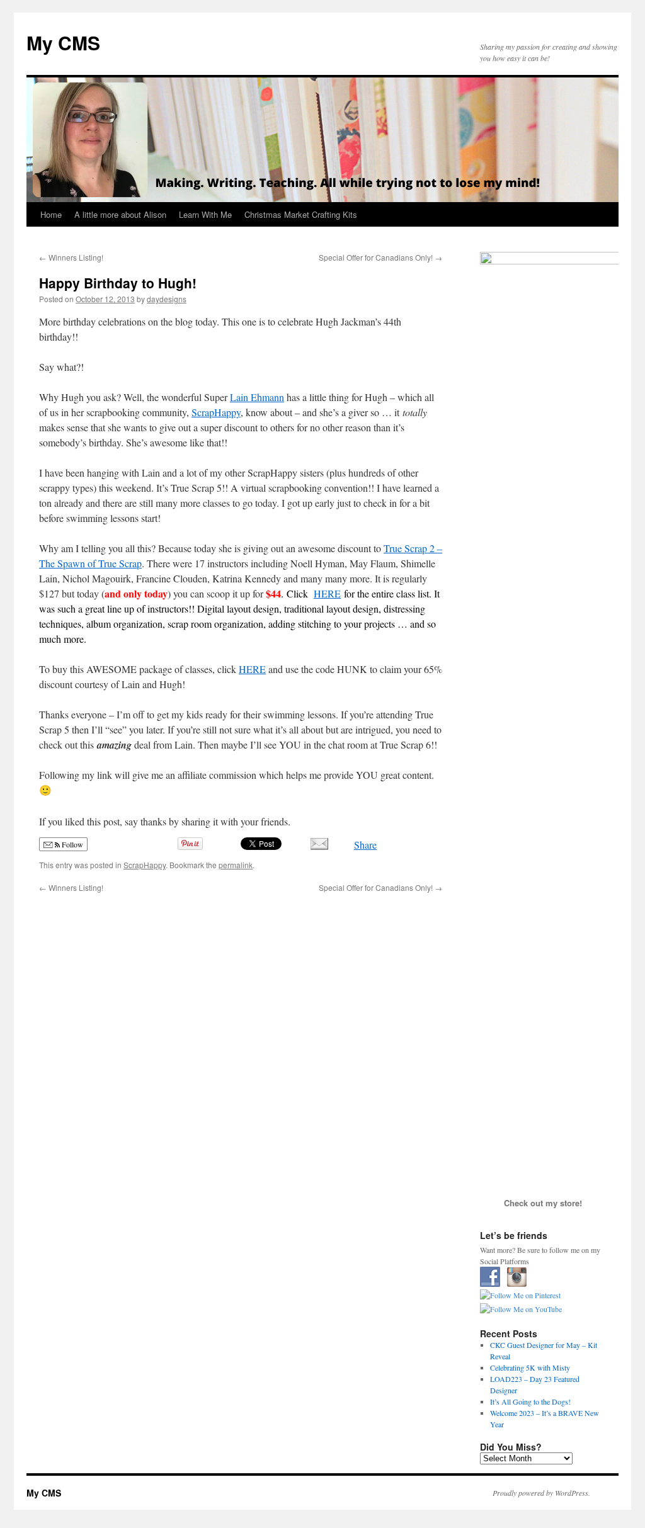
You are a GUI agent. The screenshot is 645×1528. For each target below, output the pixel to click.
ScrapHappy (216, 412)
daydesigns (166, 298)
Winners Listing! (71, 257)
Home (51, 214)
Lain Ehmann (257, 397)
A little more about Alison (120, 214)
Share (365, 844)
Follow (71, 844)
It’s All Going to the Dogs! (530, 1401)
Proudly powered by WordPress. (541, 1493)
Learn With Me (205, 214)
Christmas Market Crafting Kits (300, 214)
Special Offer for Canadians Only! (380, 257)
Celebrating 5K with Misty (530, 1367)
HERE (327, 593)
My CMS (63, 42)
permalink (236, 864)
